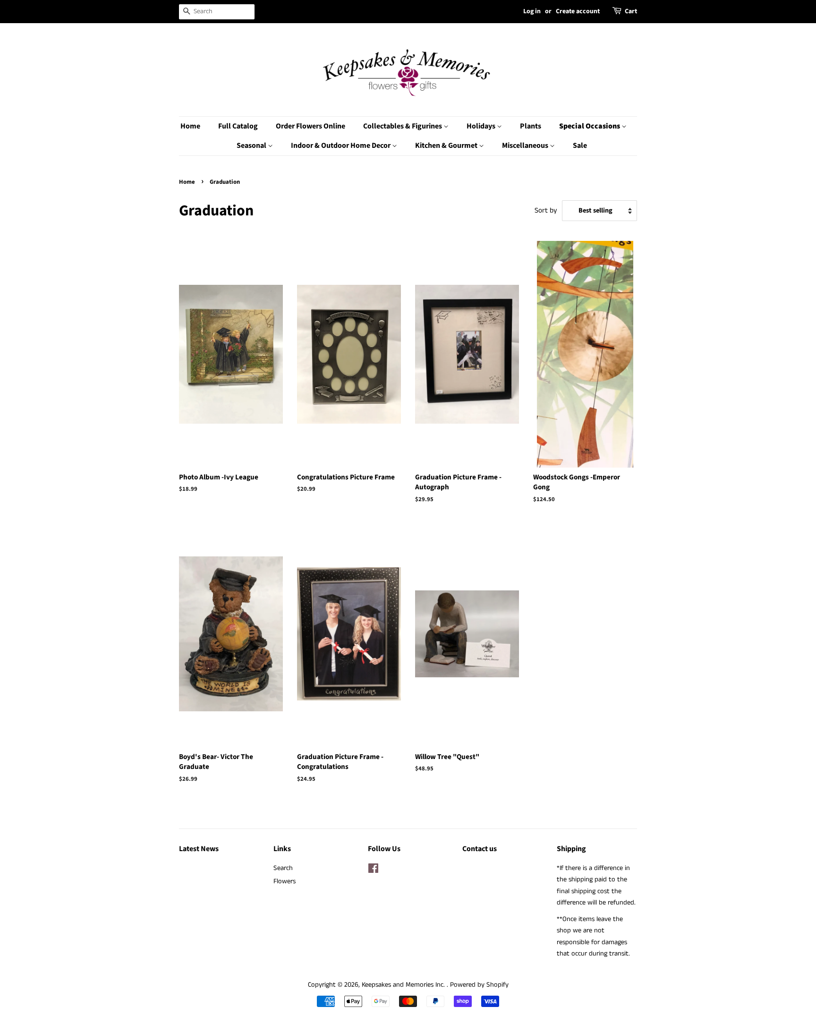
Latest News (199, 849)
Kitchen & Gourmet (447, 145)
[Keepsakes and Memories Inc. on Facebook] (373, 870)
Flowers (284, 881)
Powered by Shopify (479, 985)
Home (190, 126)
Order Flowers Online (310, 126)
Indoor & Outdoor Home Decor (341, 145)
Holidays (482, 126)
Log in (532, 11)
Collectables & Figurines (403, 126)
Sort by (546, 210)
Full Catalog (238, 126)
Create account (578, 11)
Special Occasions (590, 126)
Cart (631, 11)
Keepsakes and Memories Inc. (404, 985)
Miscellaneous (526, 145)
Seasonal (252, 145)
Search (283, 868)
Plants (530, 126)
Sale (580, 145)
